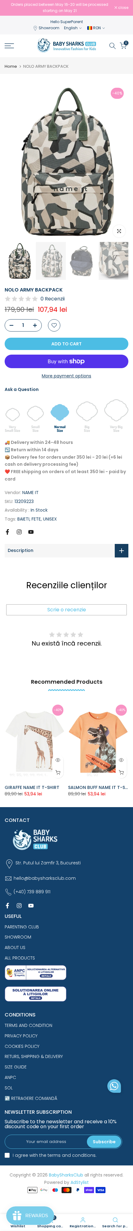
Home (11, 66)
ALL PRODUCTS (20, 958)
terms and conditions (72, 1155)
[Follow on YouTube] (31, 532)
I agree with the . (55, 1155)
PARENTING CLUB (22, 927)
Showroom (49, 27)
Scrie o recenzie (66, 609)
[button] (114, 1087)
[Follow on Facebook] (7, 532)
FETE (36, 519)
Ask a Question (22, 389)
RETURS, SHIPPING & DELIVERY (34, 1056)
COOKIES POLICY (22, 1046)
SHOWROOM (18, 937)
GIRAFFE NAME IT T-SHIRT (32, 787)
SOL (9, 1088)
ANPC (10, 1077)
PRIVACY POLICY (21, 1036)
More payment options (66, 376)
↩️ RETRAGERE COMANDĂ (31, 1098)
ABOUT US (15, 947)
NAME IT (30, 492)
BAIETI (23, 519)
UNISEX (50, 519)
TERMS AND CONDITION (28, 1025)
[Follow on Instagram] (19, 532)
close (122, 8)
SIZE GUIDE (16, 1067)
